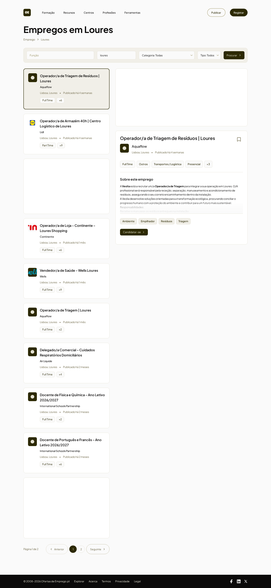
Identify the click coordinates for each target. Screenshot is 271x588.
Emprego (29, 39)
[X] (246, 581)
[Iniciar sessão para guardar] (239, 139)
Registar (239, 12)
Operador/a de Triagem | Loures (65, 310)
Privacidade (122, 581)
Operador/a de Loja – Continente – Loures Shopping (67, 228)
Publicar (216, 12)
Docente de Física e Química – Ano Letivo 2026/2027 (72, 397)
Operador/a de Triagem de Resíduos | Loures (70, 78)
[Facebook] (231, 581)
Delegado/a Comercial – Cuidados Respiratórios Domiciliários (67, 352)
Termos (106, 581)
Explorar (79, 581)
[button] (66, 88)
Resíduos (166, 221)
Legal (137, 581)
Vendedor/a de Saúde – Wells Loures (69, 270)
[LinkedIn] (239, 581)
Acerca (93, 581)
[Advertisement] (66, 186)
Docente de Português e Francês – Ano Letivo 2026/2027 (71, 442)
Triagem (183, 221)
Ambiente (128, 221)
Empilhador (148, 221)
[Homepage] (27, 12)
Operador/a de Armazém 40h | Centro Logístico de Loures (70, 123)
